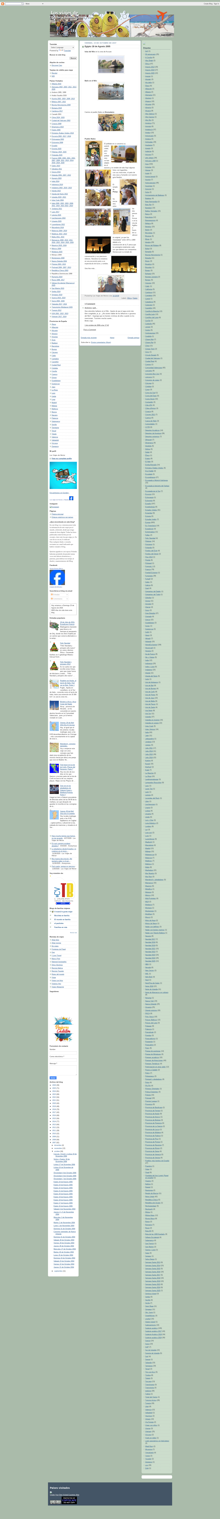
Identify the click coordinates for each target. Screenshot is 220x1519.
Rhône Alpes (150, 1215)
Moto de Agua (150, 920)
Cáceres (55, 352)
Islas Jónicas (150, 729)
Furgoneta (149, 576)
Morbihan (148, 914)
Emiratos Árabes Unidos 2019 (63, 133)
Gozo (147, 610)
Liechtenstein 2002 (59, 218)
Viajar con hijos (57, 980)
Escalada (148, 474)
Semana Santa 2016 (152, 1272)
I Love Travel (56, 955)
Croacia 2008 (56, 124)
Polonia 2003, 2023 (59, 264)
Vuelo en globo (150, 1438)
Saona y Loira (150, 1250)
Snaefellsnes (150, 1316)
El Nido (148, 462)
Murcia (54, 412)
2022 (54, 1097)
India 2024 (55, 181)
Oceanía (148, 1007)
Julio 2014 (149, 751)
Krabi (147, 770)
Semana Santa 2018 (152, 1278)
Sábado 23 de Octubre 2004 (64, 1261)
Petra (147, 1082)
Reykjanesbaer (150, 1206)
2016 (54, 1115)
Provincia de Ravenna (153, 1145)
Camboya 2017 (57, 111)
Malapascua (149, 855)
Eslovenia (149, 501)
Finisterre (148, 544)
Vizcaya (55, 443)
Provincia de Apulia (152, 1114)
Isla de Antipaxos (151, 682)
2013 (54, 1124)
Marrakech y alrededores (154, 880)
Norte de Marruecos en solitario (156, 992)
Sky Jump (149, 1312)
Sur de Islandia (150, 1350)
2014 (54, 1121)
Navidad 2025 (150, 961)
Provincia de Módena (153, 1132)
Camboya (148, 292)
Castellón (55, 362)
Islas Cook (149, 726)
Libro (147, 801)
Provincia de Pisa (151, 1139)
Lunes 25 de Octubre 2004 (63, 1255)
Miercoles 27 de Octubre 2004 (65, 1249)
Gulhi (147, 632)
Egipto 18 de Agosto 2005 (63, 1200)
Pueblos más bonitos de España (157, 1161)
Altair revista (56, 943)
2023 (54, 1094)
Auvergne (148, 186)
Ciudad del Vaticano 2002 (61, 120)
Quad (147, 1172)
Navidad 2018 (150, 942)
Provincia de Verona (152, 1158)
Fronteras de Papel (59, 949)
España (54, 146)
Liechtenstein (150, 804)
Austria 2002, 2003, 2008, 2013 (63, 99)
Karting (147, 761)
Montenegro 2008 (58, 258)
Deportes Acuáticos (152, 430)
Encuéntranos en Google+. (59, 493)
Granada (148, 616)
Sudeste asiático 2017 (153, 1331)
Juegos (148, 745)
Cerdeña (148, 336)
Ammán (148, 126)
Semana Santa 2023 (152, 1284)
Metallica (148, 889)
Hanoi (147, 635)
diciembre (58, 1145)
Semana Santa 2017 (152, 1275)
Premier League (151, 1101)
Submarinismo (150, 1325)
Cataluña (148, 324)
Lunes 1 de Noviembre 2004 (64, 1226)
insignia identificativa (56, 587)
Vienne (147, 1428)
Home (112, 338)
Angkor (147, 133)
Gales (147, 582)
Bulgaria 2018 (57, 108)
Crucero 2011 (150, 415)
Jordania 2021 (57, 209)
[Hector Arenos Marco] (57, 584)
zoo (146, 1465)
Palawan (148, 1026)
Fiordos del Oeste (151, 554)
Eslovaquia (149, 497)
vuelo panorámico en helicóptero (157, 1441)
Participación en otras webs (155, 1067)
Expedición (149, 529)
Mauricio (148, 886)
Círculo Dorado (150, 355)
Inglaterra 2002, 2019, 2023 (62, 188)
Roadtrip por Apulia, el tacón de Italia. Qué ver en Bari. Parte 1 (68, 683)
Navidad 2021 (150, 949)
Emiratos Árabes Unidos (154, 468)
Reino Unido (149, 1197)
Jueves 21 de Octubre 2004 (64, 1267)
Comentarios (57, 599)
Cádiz (54, 356)
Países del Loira (151, 1023)
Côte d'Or (148, 405)
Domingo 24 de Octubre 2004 (64, 1258)
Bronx (147, 261)
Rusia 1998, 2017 (58, 280)
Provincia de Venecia (153, 1154)
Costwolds (149, 402)
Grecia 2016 (56, 172)
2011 (54, 1130)
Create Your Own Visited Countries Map (64, 1495)
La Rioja (55, 390)
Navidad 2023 (150, 955)
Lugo (53, 399)
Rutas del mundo (58, 974)
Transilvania (149, 1385)
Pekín (147, 1073)
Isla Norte (148, 710)
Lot (146, 830)
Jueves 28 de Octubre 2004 (64, 1246)
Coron (147, 389)
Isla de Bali (149, 685)
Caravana (148, 305)
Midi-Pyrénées (150, 898)
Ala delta (148, 82)
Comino (148, 364)
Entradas (56, 595)
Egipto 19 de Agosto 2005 (63, 1197)
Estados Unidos (151, 510)
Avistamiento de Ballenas (154, 195)
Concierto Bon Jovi (152, 374)
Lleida (54, 396)
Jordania (148, 742)
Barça (147, 214)
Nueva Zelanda (150, 1004)
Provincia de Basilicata (153, 1107)
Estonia (148, 516)
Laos (147, 786)
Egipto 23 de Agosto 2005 (63, 1185)
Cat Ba (147, 321)
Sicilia (147, 1303)
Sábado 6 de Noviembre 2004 (64, 1209)
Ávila (53, 340)
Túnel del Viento (151, 1397)
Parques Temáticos (152, 1064)
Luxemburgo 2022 (58, 224)
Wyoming (148, 1449)
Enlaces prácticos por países (62, 517)
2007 (54, 1143)
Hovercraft (149, 648)
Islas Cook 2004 (58, 200)
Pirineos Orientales (152, 1089)
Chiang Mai (149, 339)
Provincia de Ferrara (152, 1111)
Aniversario (149, 136)
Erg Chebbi (149, 471)
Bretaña (148, 258)
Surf (146, 1356)
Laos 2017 (55, 212)
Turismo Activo (150, 1400)
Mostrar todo (73, 932)
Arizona (148, 155)
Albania (148, 92)
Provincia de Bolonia (152, 1120)
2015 (54, 1118)
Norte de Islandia (151, 989)
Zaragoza (55, 446)
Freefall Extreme (151, 573)
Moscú (147, 917)
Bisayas (148, 236)
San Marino (149, 1247)
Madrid (54, 403)
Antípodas (149, 142)
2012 (54, 1127)
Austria (147, 180)
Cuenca (54, 374)
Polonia (148, 1095)
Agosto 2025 (150, 73)
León (53, 393)
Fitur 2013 (149, 557)
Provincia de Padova (153, 1136)
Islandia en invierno (152, 720)
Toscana (148, 1381)
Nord (147, 980)
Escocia (148, 494)
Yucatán (148, 1459)
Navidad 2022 (150, 952)
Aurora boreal (150, 177)
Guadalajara (56, 381)
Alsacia (148, 111)
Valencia (55, 437)
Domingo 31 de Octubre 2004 (64, 1229)
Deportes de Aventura (153, 433)
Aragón (147, 148)
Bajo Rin (148, 205)
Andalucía (149, 130)
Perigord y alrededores (153, 1079)
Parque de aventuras (153, 1051)
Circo (147, 352)
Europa (147, 522)
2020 (54, 1103)
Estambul (148, 513)
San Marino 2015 (58, 288)
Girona (54, 378)
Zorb (147, 1468)
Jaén (147, 736)
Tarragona (55, 428)
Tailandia (148, 1363)
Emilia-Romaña (150, 465)
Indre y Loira (149, 667)
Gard (147, 588)
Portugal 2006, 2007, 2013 (61, 267)
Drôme (147, 449)
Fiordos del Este (151, 551)
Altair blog (55, 940)
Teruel (54, 431)
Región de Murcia (151, 1193)
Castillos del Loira (151, 317)
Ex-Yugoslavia (150, 526)
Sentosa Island (150, 1294)
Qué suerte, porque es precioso (63, 866)
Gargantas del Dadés (153, 591)
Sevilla (54, 425)
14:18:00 (116, 296)
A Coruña (148, 57)
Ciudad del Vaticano (152, 358)
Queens (148, 1181)
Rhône (147, 1212)
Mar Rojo (148, 877)
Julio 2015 (149, 754)
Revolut (54, 73)
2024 (54, 1091)
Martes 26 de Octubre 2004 (64, 1252)
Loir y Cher (149, 820)
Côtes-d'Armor (150, 408)
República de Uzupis (152, 1203)
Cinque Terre (150, 349)
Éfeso (147, 455)
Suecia (147, 1341)
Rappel (147, 1187)
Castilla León (150, 314)
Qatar (147, 1169)
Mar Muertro (149, 873)
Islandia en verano (152, 723)
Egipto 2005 (56, 130)
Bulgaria (148, 274)
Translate (67, 51)
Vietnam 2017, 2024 (59, 317)
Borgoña (148, 252)
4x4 (146, 51)
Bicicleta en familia (61, 916)
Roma (147, 1222)
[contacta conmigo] (144, 44)
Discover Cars (57, 65)
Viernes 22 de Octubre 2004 (64, 1264)
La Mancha (149, 773)
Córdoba (55, 368)
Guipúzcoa (56, 384)
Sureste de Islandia (152, 1353)
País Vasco (149, 1017)
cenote (147, 327)
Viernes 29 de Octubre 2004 (64, 1243)
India (147, 660)
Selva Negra (149, 1259)
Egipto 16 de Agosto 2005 (63, 1206)
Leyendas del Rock (152, 798)
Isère (147, 679)
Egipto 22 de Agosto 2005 (63, 1188)
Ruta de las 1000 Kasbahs (155, 1234)
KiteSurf (148, 767)
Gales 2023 (56, 166)
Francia (148, 569)
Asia (147, 164)
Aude (147, 173)
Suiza (147, 1344)
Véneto (147, 1419)
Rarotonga (149, 1190)
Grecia (147, 620)
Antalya (148, 139)
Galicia (147, 585)
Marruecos (149, 883)
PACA (147, 1013)
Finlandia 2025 (57, 155)
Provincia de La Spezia (153, 1126)
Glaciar (147, 607)
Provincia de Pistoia (152, 1142)
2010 (54, 1133)
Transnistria (149, 1388)
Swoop (147, 1359)
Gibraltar (148, 598)
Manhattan (149, 870)
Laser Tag (149, 789)
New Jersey (149, 970)
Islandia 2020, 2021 (59, 197)
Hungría (148, 651)
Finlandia (148, 548)
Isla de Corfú (150, 692)
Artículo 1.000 (150, 161)
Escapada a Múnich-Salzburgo (156, 480)
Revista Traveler (58, 971)
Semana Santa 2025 (152, 1291)
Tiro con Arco (150, 1372)
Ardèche (148, 151)
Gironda (148, 604)
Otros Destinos (57, 965)
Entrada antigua (133, 338)
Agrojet (147, 76)
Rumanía (148, 1225)
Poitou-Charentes (151, 1092)
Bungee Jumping (151, 277)
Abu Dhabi (149, 61)
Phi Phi (148, 1086)
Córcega (148, 383)
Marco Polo (56, 959)
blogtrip (148, 242)
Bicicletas (149, 233)
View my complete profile (62, 458)
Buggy (147, 270)
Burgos (54, 349)
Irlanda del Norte (151, 676)
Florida (147, 560)
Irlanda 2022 (56, 191)
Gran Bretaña (150, 613)
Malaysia (148, 858)
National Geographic (59, 962)
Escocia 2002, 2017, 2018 (61, 136)
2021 (54, 1100)
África (129, 298)
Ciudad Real (56, 365)
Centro (147, 330)
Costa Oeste (150, 399)
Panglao (148, 1035)
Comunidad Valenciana (153, 368)
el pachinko (59, 923)
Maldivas (148, 861)
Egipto (135, 298)
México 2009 (56, 249)
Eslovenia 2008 (57, 142)
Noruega (148, 998)
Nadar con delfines (152, 927)
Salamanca (56, 421)
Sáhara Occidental (152, 1237)
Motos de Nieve (151, 923)
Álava (54, 324)
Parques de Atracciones (154, 1060)
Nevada (148, 967)
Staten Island (150, 1322)
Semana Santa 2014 (152, 1266)
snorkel (148, 1319)
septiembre (58, 1271)
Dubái (147, 452)
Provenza (148, 1104)
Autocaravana (150, 183)
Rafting (147, 1184)
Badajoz (55, 343)
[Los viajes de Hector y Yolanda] (71, 500)
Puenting (148, 1166)
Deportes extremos (152, 437)
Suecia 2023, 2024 (58, 298)
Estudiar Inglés (150, 519)
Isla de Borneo (150, 688)
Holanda (148, 641)
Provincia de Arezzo (152, 1117)
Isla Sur (148, 714)
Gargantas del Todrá (152, 594)
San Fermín (149, 1244)
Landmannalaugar (151, 779)
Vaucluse (148, 1416)
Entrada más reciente (89, 338)
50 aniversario (150, 54)
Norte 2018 (149, 986)
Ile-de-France (150, 654)
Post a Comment (90, 330)
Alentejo (148, 98)
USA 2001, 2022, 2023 (60, 313)
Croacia (148, 411)
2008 (54, 1140)
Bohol (147, 249)
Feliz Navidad (65, 643)
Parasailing (149, 1045)
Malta (147, 867)
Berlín (147, 230)
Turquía (148, 1403)
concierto (148, 371)
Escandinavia (150, 477)
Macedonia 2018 (58, 227)
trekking (148, 1391)
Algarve (148, 101)
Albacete (55, 327)
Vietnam (148, 1431)
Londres (148, 826)
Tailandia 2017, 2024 (59, 304)
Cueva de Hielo (150, 421)
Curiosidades (150, 424)
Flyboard (148, 563)
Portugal (148, 1098)
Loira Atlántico (150, 823)
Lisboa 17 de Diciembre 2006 (64, 1164)
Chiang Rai (149, 342)
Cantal (147, 299)
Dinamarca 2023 (58, 127)
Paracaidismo (150, 1039)
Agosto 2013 (150, 67)
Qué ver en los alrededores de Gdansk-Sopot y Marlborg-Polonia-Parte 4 (66, 790)
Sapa (147, 1253)
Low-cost (148, 833)
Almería (54, 334)
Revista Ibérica (57, 968)
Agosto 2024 (150, 70)
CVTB (147, 427)
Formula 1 (149, 566)
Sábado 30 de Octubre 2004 (64, 1240)
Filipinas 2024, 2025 (59, 152)
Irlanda (147, 673)
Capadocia (149, 302)
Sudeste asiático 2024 (153, 1338)
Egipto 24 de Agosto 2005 (63, 1182)
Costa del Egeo (151, 396)
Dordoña (148, 446)
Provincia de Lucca (152, 1129)
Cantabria (55, 359)
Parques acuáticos (152, 1057)
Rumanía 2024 (57, 277)
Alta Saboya (149, 114)
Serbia (147, 1297)
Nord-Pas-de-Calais (152, 983)
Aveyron (148, 189)
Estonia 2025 (56, 149)
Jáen (53, 387)
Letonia (148, 795)
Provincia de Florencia (153, 1123)
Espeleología (150, 507)
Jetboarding (149, 739)
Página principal (57, 514)
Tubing (147, 1394)
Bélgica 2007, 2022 (59, 102)
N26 (53, 76)
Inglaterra (148, 670)
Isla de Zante (150, 707)
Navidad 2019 (150, 945)
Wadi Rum (149, 1446)
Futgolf (147, 579)
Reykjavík (149, 1209)
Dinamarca (149, 443)
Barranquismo (150, 220)
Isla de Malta (150, 701)
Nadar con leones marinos (154, 930)
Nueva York (149, 1001)
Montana (148, 908)
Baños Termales (151, 211)
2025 (54, 1088)
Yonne (147, 1456)
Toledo (54, 434)
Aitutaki (148, 79)
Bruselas (148, 267)
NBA (147, 964)
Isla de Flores (150, 695)
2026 (54, 1085)
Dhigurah (148, 440)
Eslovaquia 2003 (58, 139)
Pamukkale (149, 1032)
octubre (57, 1151)
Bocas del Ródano (152, 245)
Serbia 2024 (56, 292)
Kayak (147, 764)
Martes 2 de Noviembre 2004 (64, 1223)
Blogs (147, 239)
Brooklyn (148, 264)
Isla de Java (149, 698)
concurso (148, 377)
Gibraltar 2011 (57, 169)
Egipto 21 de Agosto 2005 (63, 1191)
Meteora (148, 892)
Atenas (147, 170)
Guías (147, 626)
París (147, 1048)
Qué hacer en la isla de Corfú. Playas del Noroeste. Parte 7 (67, 767)
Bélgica (148, 223)
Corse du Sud (150, 393)
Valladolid (55, 440)
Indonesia (148, 663)
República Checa (151, 1200)
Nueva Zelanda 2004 (59, 261)
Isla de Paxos (150, 704)
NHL (146, 974)
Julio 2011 (149, 748)
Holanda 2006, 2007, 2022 (61, 175)
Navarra (54, 415)
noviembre (58, 1148)
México (148, 895)
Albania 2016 (56, 84)
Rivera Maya (150, 1218)
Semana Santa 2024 (152, 1287)
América (148, 123)
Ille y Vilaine (149, 657)
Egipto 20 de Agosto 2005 (63, 1194)
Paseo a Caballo (151, 1070)
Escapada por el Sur (152, 491)
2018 (54, 1109)
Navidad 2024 (150, 958)
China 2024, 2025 (58, 117)
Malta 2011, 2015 (58, 237)
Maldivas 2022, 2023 (59, 234)
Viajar (54, 977)
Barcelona (55, 346)
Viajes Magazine (58, 987)
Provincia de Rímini (152, 1148)
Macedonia (149, 845)
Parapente (149, 1042)
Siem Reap (149, 1306)
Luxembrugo (149, 839)
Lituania (148, 814)
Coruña (54, 371)
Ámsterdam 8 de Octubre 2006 (65, 1176)
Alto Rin (148, 120)
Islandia (148, 717)
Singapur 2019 (57, 295)
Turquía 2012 (56, 310)
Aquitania (148, 145)
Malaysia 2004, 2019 (59, 231)
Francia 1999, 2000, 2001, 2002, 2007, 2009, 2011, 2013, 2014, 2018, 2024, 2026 (63, 160)
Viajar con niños (151, 1425)
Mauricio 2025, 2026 (59, 245)
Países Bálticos (151, 1020)
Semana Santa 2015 (152, 1269)
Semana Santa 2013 (152, 1262)
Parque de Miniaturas (153, 1054)
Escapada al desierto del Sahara (157, 486)
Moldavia (148, 905)
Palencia (55, 418)
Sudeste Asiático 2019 (153, 1334)
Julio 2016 (149, 757)
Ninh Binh (148, 977)
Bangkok (148, 208)
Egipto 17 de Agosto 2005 (63, 1203)
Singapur (148, 1309)
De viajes (55, 946)
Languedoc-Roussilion (153, 783)
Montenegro (149, 911)
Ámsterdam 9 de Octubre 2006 (65, 1173)
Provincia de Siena (152, 1151)
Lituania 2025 (56, 221)
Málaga (54, 406)
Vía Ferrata (149, 1422)
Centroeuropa (150, 333)
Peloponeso (149, 1076)
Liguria (147, 808)
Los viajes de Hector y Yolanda (59, 500)
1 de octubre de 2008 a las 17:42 (97, 325)
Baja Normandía (151, 202)
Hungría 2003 (56, 178)
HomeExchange (151, 645)
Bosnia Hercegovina (152, 255)
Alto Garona (149, 117)
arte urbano (149, 158)
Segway (148, 1256)
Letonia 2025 (56, 215)
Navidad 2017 (150, 939)
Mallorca (55, 409)
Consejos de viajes (152, 380)
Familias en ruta (60, 927)
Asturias (55, 337)
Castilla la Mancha (152, 311)
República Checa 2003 (60, 270)
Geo (53, 952)
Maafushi (148, 842)
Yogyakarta (149, 1453)
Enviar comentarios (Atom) (101, 342)
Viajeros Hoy (56, 984)
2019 (54, 1106)
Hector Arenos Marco (56, 568)
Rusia (147, 1228)
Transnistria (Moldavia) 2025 (62, 307)
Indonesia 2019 (57, 185)
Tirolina (148, 1375)
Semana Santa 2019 (152, 1281)
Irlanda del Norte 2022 (60, 194)
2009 (54, 1137)
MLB (147, 902)
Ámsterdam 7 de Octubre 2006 (65, 1179)
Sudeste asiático (151, 1328)
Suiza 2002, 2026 (58, 301)
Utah (147, 1406)
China (147, 346)
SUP (147, 1347)
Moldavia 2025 (57, 252)
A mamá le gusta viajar (63, 912)
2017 (54, 1112)
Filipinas (148, 541)
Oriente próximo (151, 1010)
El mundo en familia (62, 919)
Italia (147, 732)
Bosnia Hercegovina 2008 (61, 105)
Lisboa (147, 811)
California (148, 289)
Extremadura (150, 532)
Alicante (55, 331)
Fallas (147, 535)
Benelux (148, 227)
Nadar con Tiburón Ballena (155, 933)
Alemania (148, 95)
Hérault (147, 638)
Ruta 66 (148, 1231)
